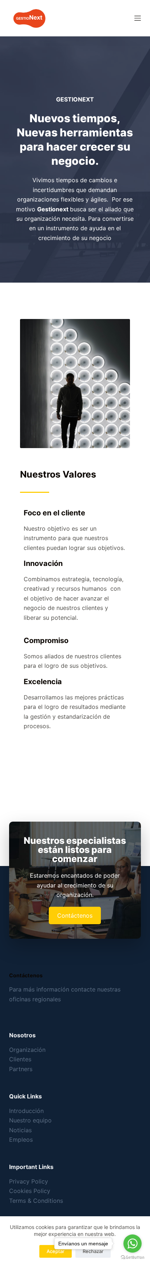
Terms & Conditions (36, 1200)
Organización (27, 1049)
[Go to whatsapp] (132, 1243)
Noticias (20, 1130)
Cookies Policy (29, 1190)
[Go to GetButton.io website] (132, 1257)
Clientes (20, 1059)
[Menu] (137, 18)
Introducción (26, 1110)
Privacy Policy (28, 1181)
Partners (20, 1069)
